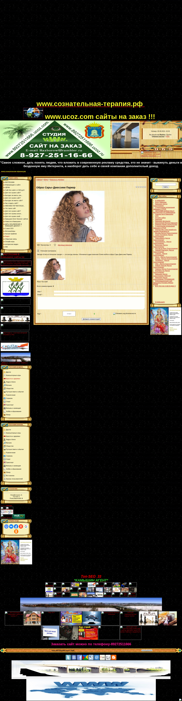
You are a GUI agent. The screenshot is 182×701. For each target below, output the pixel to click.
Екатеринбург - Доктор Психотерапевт (162, 242)
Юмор (8, 415)
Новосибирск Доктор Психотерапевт (161, 239)
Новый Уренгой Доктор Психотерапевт (162, 266)
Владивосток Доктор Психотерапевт (161, 271)
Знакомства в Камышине (164, 214)
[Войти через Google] (26, 526)
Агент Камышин (161, 202)
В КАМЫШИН (160, 200)
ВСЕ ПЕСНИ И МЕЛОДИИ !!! (165, 286)
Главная (39, 179)
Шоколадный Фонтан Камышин (166, 223)
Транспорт (10, 405)
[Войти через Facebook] (16, 526)
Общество (10, 388)
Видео (46, 179)
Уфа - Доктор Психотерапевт (165, 264)
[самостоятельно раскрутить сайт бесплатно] (7, 513)
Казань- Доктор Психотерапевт (166, 259)
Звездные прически (65, 245)
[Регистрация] (164, 150)
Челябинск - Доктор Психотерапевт (161, 261)
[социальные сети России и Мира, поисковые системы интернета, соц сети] (151, 156)
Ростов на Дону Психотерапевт (166, 248)
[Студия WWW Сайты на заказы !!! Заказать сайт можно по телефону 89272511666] (55, 158)
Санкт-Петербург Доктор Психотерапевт (163, 235)
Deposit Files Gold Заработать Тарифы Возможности (165, 230)
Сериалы (9, 398)
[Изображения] (51, 269)
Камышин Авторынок (162, 221)
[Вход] (171, 150)
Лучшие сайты (160, 217)
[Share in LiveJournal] (91, 660)
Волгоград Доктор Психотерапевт (160, 246)
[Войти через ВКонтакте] (11, 526)
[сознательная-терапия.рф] (36, 105)
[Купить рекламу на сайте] (16, 361)
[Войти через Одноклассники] (16, 531)
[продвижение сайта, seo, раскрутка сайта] (19, 513)
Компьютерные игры (13, 375)
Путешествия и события (15, 392)
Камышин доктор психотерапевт (160, 204)
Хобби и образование (13, 411)
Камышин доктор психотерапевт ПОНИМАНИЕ (163, 278)
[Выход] (15, 329)
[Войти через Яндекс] (21, 526)
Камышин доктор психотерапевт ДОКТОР (162, 275)
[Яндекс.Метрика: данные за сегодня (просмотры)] (6, 516)
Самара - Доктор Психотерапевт (160, 254)
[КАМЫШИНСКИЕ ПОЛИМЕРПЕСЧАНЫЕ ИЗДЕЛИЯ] (83, 596)
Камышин (158, 219)
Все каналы (10, 475)
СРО (157, 216)
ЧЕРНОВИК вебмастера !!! (164, 211)
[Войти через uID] (6, 526)
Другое (8, 372)
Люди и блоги (10, 382)
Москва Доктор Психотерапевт (166, 233)
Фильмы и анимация (13, 408)
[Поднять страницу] (180, 700)
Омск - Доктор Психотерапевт (166, 257)
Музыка (9, 385)
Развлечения (10, 395)
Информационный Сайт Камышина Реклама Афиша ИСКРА (163, 282)
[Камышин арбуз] (83, 586)
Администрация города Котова (166, 224)
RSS (167, 136)
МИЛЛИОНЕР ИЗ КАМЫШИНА (164, 212)
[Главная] (156, 150)
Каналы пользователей (14, 479)
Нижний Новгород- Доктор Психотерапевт (163, 251)
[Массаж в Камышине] (57, 586)
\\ (139, 151)
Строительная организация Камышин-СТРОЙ (164, 208)
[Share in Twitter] (68, 660)
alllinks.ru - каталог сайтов (11, 362)
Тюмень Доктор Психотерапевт (166, 269)
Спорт (8, 401)
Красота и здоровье (13, 378)
